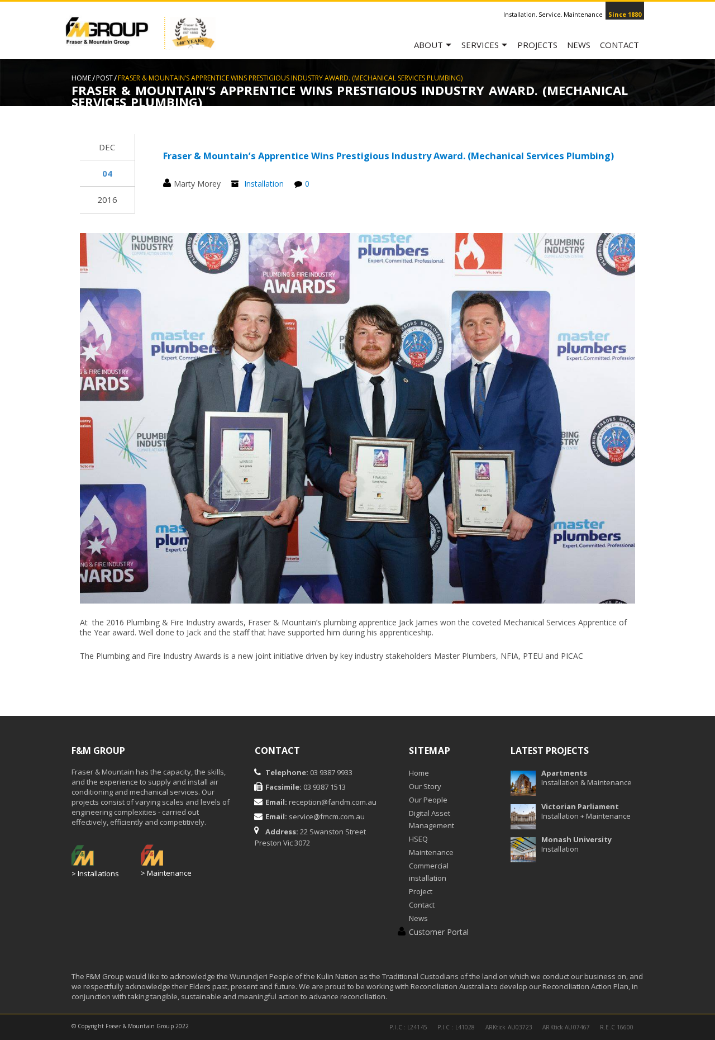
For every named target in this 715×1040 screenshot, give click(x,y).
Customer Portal (439, 932)
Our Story (425, 786)
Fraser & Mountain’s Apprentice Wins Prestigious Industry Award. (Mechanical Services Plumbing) (388, 156)
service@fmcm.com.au (327, 816)
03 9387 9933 (330, 772)
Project (420, 891)
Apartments (564, 773)
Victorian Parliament (580, 806)
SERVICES (480, 44)
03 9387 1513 (324, 787)
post (104, 78)
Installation (264, 183)
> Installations (95, 873)
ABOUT (428, 44)
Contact (619, 44)
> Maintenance (166, 873)
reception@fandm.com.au (332, 802)
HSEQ (418, 839)
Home (81, 78)
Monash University (576, 839)
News (578, 44)
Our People (428, 800)
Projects (537, 44)
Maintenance (431, 852)
